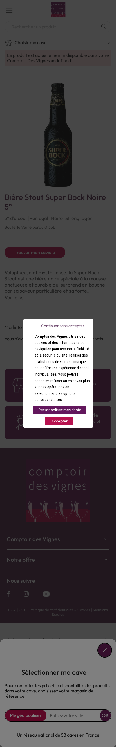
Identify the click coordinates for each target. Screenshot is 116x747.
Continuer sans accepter (62, 325)
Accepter (59, 421)
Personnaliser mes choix (59, 409)
